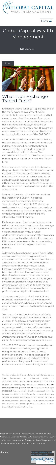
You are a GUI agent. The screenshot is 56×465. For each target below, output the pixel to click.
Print (8, 63)
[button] (46, 20)
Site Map (4, 452)
